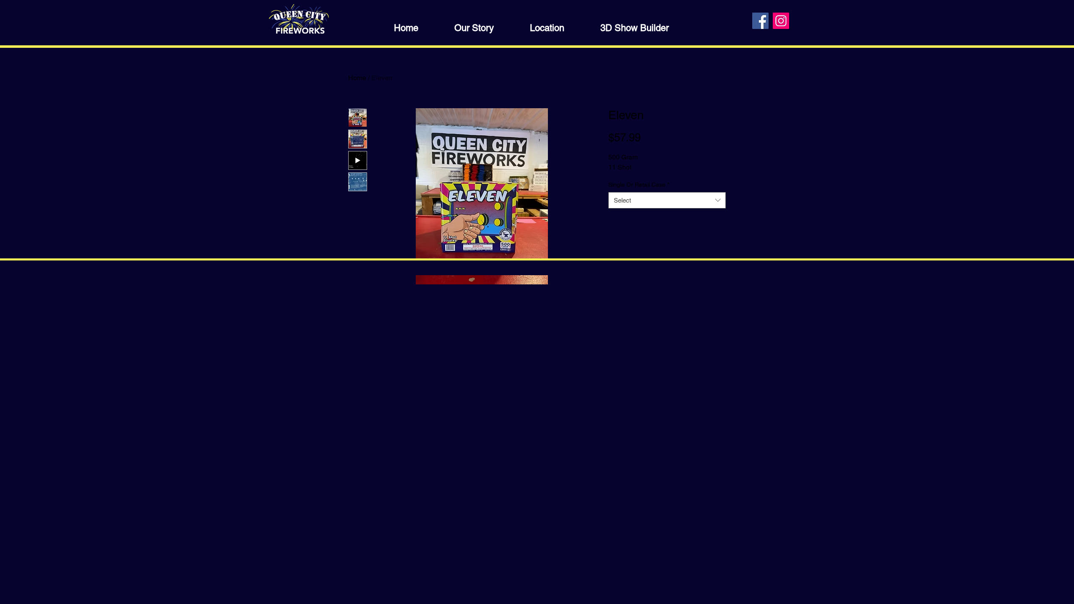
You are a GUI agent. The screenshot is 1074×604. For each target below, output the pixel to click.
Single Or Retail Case (638, 184)
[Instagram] (781, 21)
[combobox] (667, 200)
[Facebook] (760, 21)
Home (357, 78)
